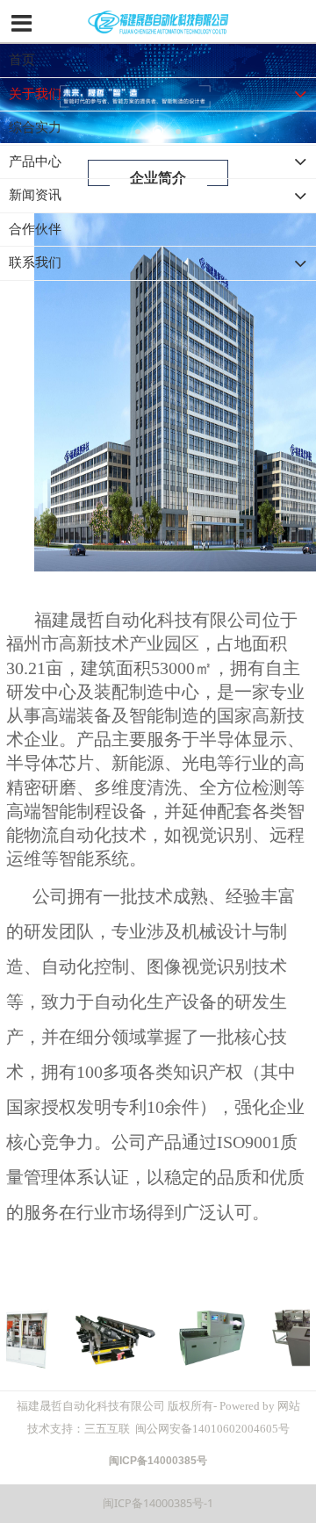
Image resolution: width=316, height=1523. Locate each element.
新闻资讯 (35, 195)
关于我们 (35, 94)
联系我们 (35, 262)
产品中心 (35, 161)
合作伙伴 (35, 229)
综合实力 (35, 127)
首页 (22, 60)
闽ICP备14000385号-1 (158, 1503)
